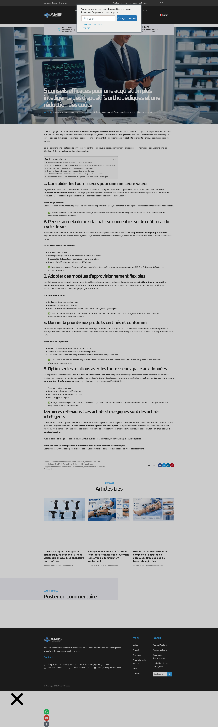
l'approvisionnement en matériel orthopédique (63, 467)
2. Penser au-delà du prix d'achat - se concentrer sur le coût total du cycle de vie (81, 165)
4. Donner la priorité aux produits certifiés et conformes (70, 171)
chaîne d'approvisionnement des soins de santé (64, 462)
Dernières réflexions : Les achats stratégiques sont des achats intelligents (78, 177)
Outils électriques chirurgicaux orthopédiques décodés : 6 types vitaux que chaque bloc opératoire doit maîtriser (64, 556)
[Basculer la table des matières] (112, 159)
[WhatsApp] (46, 712)
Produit (136, 650)
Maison (136, 645)
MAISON (47, 112)
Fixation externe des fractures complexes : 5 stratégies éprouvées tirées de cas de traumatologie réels (150, 556)
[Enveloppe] (46, 718)
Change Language (126, 18)
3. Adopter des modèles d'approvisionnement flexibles (70, 168)
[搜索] (169, 674)
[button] (160, 465)
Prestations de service (139, 662)
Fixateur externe (160, 650)
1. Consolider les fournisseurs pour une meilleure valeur (69, 163)
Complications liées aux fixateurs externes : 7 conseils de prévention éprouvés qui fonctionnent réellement (108, 556)
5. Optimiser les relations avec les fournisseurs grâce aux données (75, 174)
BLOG (145, 10)
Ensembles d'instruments (159, 657)
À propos (137, 655)
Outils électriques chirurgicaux (160, 665)
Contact (136, 673)
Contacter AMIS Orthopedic (56, 449)
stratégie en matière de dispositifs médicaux (74, 464)
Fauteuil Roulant (160, 645)
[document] (109, 709)
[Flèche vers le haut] (46, 724)
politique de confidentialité (55, 3)
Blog (135, 668)
